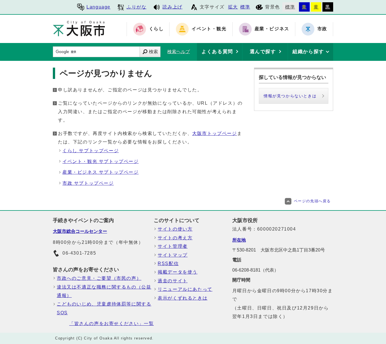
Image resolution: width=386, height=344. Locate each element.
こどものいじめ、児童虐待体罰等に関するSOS (104, 308)
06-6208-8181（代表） (255, 270)
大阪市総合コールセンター (80, 231)
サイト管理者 (173, 246)
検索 (153, 51)
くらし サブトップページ (90, 150)
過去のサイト (173, 280)
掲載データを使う (178, 272)
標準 (245, 7)
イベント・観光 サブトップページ (100, 161)
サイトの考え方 (175, 237)
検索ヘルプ (178, 51)
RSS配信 (168, 263)
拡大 (233, 7)
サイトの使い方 (175, 229)
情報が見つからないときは (290, 96)
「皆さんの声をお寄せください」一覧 (111, 323)
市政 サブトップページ (88, 183)
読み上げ (172, 7)
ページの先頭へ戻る (312, 201)
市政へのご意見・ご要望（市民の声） (99, 278)
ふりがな (136, 7)
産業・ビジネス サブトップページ (100, 172)
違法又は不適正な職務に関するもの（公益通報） (104, 291)
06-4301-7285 (79, 253)
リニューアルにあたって (185, 289)
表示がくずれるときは (182, 298)
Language (98, 7)
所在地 (239, 240)
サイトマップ (173, 255)
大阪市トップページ (214, 133)
